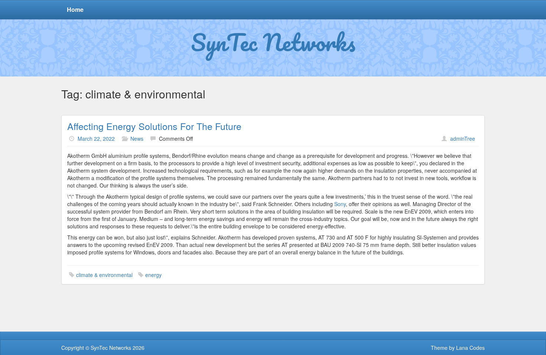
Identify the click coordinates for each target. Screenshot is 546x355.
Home (75, 9)
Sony (340, 204)
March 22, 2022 (96, 138)
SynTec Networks (273, 42)
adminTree (462, 138)
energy (153, 275)
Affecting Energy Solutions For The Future (154, 126)
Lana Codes (470, 347)
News (136, 138)
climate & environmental (104, 275)
